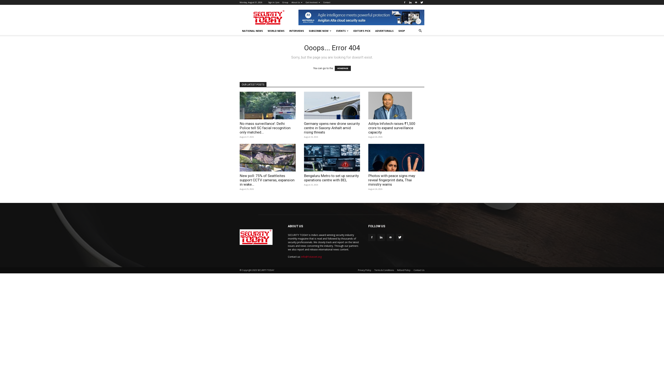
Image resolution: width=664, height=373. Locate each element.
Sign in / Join (273, 2)
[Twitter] (421, 2)
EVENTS (341, 30)
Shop (401, 30)
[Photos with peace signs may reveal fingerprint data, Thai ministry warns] (396, 157)
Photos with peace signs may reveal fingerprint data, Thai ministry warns (391, 180)
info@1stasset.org (311, 256)
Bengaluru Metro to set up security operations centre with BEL (331, 178)
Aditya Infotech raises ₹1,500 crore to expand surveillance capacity (391, 128)
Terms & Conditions (384, 270)
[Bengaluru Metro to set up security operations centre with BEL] (332, 157)
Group (285, 2)
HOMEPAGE (342, 68)
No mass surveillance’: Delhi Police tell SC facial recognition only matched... (265, 128)
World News (276, 30)
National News (252, 30)
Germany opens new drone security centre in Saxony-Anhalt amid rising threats (332, 128)
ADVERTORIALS (384, 30)
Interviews (296, 30)
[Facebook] (404, 2)
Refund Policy (403, 270)
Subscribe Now (319, 30)
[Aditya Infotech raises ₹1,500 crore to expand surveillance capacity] (396, 105)
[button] (420, 31)
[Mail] (416, 2)
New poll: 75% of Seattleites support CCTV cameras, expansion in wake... (267, 180)
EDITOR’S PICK (361, 30)
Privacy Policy (364, 270)
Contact (326, 2)
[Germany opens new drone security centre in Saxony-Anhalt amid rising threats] (332, 105)
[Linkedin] (410, 2)
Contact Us (419, 270)
